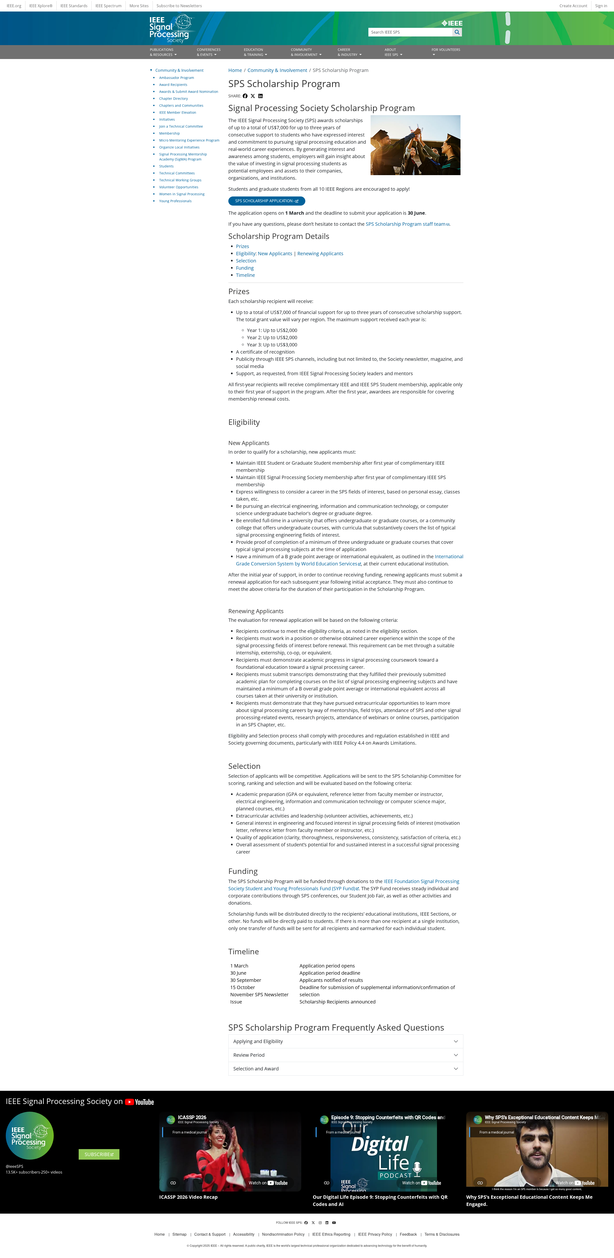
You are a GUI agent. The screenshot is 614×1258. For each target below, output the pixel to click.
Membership (169, 133)
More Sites (139, 5)
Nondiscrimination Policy (283, 1234)
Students (166, 166)
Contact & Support (209, 1234)
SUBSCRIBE (97, 1154)
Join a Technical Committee (181, 126)
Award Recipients (173, 84)
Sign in (601, 5)
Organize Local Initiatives (179, 147)
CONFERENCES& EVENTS (209, 52)
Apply (457, 32)
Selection (246, 260)
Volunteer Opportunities (178, 187)
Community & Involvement (277, 70)
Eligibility (245, 253)
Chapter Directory (173, 98)
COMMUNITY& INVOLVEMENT (305, 52)
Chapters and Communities (181, 105)
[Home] (172, 18)
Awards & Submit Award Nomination (188, 91)
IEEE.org (14, 5)
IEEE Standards (74, 5)
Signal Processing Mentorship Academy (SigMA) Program (183, 156)
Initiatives (167, 119)
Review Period (249, 1055)
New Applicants (275, 253)
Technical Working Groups (180, 180)
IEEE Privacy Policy (375, 1234)
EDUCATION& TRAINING (254, 52)
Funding (245, 268)
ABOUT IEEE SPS (392, 52)
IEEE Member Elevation (177, 112)
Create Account (573, 5)
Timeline (245, 275)
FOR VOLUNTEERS (446, 49)
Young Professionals (175, 201)
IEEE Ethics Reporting (331, 1234)
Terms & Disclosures (442, 1234)
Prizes (242, 246)
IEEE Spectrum (108, 5)
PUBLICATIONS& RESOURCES (161, 52)
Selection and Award (256, 1068)
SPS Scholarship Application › (265, 200)
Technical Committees (177, 173)
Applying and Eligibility (258, 1041)
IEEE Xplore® (41, 5)
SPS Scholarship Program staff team (406, 224)
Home (235, 70)
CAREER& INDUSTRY (348, 52)
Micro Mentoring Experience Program (189, 140)
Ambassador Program (176, 77)
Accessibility (243, 1234)
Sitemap (179, 1234)
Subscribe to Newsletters (179, 5)
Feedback (408, 1234)
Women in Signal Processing (182, 194)
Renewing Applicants (320, 253)
